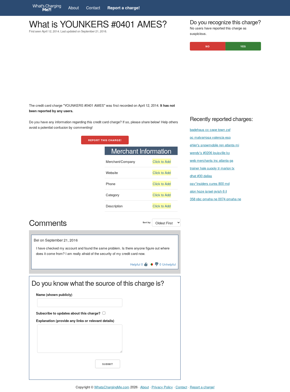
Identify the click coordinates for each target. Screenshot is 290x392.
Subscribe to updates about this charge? (68, 313)
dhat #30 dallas (201, 175)
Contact (93, 7)
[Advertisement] (105, 71)
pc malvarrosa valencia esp (210, 137)
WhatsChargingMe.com (111, 387)
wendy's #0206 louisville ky (210, 152)
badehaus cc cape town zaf (210, 129)
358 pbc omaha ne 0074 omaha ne (215, 198)
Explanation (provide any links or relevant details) (75, 320)
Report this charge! (105, 140)
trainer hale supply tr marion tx (212, 168)
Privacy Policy (162, 387)
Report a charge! (202, 387)
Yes (243, 46)
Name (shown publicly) (54, 294)
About (73, 7)
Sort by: (147, 222)
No (207, 46)
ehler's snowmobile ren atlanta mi (214, 145)
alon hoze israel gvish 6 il (208, 191)
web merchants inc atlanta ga (211, 160)
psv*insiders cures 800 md (210, 183)
